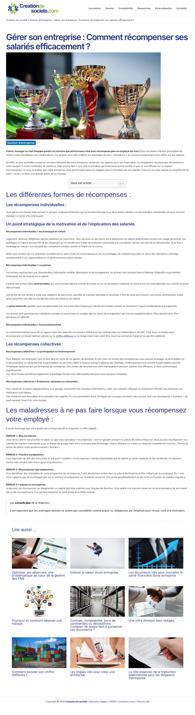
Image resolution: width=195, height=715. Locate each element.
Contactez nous (126, 701)
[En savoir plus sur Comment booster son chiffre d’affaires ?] (39, 652)
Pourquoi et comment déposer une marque (37, 622)
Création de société (16, 20)
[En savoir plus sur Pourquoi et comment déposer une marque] (39, 601)
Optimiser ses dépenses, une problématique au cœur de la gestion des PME (38, 575)
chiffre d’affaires (64, 335)
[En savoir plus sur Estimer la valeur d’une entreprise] (97, 553)
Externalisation (163, 8)
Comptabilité (126, 8)
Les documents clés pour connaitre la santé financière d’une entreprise (156, 574)
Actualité (181, 8)
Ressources (144, 8)
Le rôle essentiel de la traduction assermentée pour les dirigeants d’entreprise (152, 675)
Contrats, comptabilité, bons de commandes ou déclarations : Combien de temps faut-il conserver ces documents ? (96, 625)
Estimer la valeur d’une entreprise (94, 572)
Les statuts (95, 8)
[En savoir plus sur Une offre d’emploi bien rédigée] (156, 601)
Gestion (109, 8)
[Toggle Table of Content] (119, 183)
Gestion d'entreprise (41, 20)
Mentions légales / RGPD (103, 701)
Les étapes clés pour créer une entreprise (92, 673)
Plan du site (143, 701)
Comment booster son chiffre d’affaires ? (33, 673)
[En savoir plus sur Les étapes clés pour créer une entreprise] (97, 652)
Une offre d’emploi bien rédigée (151, 620)
